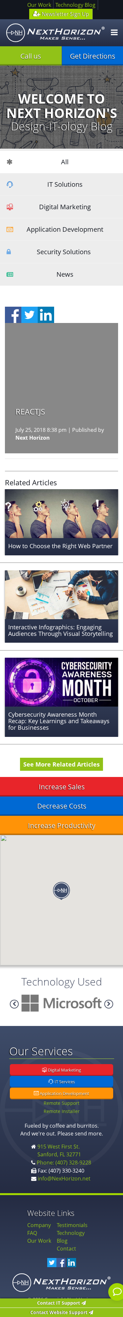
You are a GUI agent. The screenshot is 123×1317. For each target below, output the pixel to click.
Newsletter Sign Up (64, 14)
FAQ (32, 1233)
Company (39, 1225)
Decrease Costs (61, 806)
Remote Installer (62, 1111)
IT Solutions (65, 184)
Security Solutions (64, 251)
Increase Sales (62, 786)
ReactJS (30, 411)
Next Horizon (32, 437)
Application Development (65, 229)
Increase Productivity (61, 825)
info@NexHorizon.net (64, 1178)
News (64, 274)
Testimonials (72, 1225)
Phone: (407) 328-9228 (64, 1162)
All (65, 161)
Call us (30, 56)
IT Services (64, 1082)
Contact (66, 1248)
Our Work (39, 4)
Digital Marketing (65, 206)
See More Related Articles (61, 764)
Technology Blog (75, 4)
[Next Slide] (14, 1004)
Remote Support (61, 1103)
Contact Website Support (59, 1312)
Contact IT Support (59, 1303)
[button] (61, 891)
